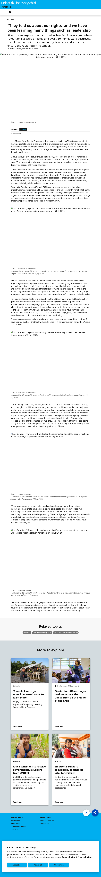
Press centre (45, 818)
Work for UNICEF (47, 821)
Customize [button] (59, 865)
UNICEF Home (17, 818)
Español (14, 129)
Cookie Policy (68, 857)
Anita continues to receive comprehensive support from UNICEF (29, 770)
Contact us (44, 823)
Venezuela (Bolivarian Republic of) (66, 633)
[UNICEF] (18, 2)
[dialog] (50, 856)
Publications (15, 823)
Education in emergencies (42, 633)
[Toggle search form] (10, 12)
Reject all (38, 865)
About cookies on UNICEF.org (21, 847)
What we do (15, 821)
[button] (95, 812)
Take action (15, 829)
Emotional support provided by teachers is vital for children (69, 770)
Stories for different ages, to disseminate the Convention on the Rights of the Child (71, 696)
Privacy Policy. (84, 857)
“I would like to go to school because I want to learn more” (28, 694)
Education (27, 633)
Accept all (17, 865)
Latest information (18, 826)
